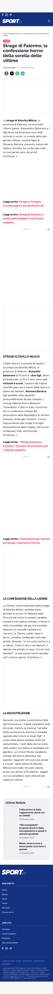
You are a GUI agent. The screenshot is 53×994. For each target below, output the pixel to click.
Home (5, 34)
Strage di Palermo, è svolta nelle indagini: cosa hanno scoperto (23, 218)
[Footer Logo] (26, 872)
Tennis (4, 903)
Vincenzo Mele (9, 68)
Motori (4, 899)
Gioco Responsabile (10, 943)
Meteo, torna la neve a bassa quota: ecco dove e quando (32, 846)
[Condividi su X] (12, 73)
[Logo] (12, 21)
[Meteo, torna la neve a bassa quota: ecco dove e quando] (11, 848)
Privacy (19, 961)
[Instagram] (7, 14)
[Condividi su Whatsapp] (17, 73)
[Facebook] (3, 14)
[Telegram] (11, 14)
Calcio (4, 890)
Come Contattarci (9, 934)
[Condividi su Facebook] (6, 73)
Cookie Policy (28, 961)
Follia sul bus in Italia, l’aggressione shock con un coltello (32, 812)
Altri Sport (6, 908)
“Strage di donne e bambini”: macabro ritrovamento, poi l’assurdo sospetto (25, 445)
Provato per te (8, 912)
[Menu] (49, 21)
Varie (6, 41)
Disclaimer (6, 938)
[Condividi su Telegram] (23, 73)
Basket (5, 894)
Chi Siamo (6, 929)
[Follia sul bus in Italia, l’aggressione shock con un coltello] (11, 814)
